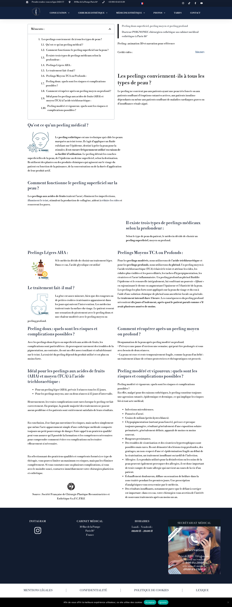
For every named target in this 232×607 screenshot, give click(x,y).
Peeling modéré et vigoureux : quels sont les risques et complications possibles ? (77, 108)
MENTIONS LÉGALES (38, 590)
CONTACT (195, 13)
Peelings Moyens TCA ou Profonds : (66, 75)
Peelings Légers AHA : (58, 65)
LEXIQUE (202, 590)
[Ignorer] (228, 602)
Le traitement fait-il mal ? (60, 70)
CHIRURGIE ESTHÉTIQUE (91, 13)
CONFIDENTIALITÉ (93, 590)
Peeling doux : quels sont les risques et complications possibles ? (76, 83)
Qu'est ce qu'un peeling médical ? (64, 44)
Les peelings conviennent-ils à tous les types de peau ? (72, 39)
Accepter (150, 602)
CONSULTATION (58, 13)
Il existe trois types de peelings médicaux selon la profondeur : (73, 57)
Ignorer (163, 602)
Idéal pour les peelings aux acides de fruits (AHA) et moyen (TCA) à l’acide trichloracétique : (75, 98)
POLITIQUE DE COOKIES (151, 590)
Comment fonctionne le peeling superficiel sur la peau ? (77, 50)
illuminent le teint (38, 200)
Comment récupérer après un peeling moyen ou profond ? (78, 91)
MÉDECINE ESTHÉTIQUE (129, 13)
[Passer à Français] (142, 3)
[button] (110, 29)
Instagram (37, 521)
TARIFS (177, 13)
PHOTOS (157, 13)
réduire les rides (110, 200)
